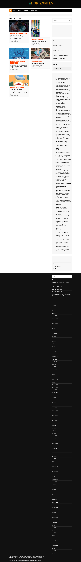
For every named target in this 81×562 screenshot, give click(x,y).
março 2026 (54, 315)
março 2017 (54, 537)
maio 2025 (54, 341)
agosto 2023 (54, 394)
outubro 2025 (54, 328)
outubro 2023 (54, 389)
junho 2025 (54, 338)
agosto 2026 (54, 303)
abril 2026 (54, 313)
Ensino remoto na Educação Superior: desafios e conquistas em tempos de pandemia (63, 99)
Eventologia (13, 61)
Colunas (19, 10)
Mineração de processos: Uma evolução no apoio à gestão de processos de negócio (62, 223)
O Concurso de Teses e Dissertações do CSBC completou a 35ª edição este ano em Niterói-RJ (19, 91)
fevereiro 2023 (55, 410)
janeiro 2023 (54, 412)
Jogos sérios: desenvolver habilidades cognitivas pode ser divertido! (62, 227)
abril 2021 (54, 461)
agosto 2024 (54, 364)
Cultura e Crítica (34, 61)
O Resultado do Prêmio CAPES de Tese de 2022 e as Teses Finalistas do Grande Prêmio (18, 66)
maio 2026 (54, 310)
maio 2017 (54, 532)
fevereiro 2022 (55, 438)
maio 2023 (54, 402)
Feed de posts (56, 263)
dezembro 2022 (55, 415)
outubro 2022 (54, 420)
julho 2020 (54, 484)
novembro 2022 (55, 417)
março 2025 (54, 346)
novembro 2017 (55, 517)
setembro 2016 (55, 545)
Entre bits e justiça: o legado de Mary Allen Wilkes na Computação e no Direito (63, 157)
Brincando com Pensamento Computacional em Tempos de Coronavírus (62, 242)
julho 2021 (54, 453)
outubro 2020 (54, 476)
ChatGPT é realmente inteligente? (62, 205)
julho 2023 (54, 397)
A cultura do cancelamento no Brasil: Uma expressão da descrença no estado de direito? (63, 131)
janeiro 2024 (54, 382)
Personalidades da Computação (37, 39)
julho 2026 (54, 305)
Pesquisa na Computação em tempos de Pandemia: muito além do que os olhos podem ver (63, 190)
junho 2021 (54, 456)
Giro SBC (37, 10)
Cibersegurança (18, 33)
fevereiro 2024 (55, 379)
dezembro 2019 (55, 502)
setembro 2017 (55, 522)
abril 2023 (54, 405)
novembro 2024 (55, 356)
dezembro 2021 (55, 443)
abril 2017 (54, 535)
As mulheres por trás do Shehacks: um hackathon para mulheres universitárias (63, 213)
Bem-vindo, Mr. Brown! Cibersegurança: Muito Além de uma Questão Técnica (18, 37)
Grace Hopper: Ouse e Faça (39, 41)
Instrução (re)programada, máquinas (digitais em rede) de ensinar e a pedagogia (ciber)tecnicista (63, 127)
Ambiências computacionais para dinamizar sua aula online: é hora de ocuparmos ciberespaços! (63, 136)
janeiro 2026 (54, 320)
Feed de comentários (57, 266)
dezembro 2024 (55, 354)
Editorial (13, 10)
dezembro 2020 (55, 471)
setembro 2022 (55, 423)
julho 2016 (54, 550)
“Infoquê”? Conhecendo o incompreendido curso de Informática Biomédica (63, 209)
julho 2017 (54, 527)
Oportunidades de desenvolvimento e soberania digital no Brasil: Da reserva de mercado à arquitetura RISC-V (61, 57)
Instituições (22, 61)
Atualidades (25, 10)
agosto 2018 (54, 509)
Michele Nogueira (14, 40)
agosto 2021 (54, 451)
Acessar (54, 261)
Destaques (32, 10)
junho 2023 (54, 400)
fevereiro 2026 (55, 318)
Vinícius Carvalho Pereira (37, 65)
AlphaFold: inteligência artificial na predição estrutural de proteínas (61, 45)
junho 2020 (54, 486)
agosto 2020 (54, 481)
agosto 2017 (54, 525)
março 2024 (54, 377)
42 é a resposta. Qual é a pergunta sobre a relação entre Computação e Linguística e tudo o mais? (63, 195)
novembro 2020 (55, 474)
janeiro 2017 (54, 540)
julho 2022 (54, 428)
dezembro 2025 (55, 323)
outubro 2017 (54, 520)
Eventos (17, 61)
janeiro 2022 (54, 440)
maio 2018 (54, 512)
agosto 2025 (54, 333)
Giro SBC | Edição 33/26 (57, 286)
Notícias (40, 61)
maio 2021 (54, 458)
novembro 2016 (55, 543)
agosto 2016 (54, 548)
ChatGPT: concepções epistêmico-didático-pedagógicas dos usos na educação (62, 147)
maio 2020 (54, 489)
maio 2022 (54, 433)
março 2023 (54, 407)
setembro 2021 (55, 448)
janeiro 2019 (54, 504)
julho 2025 (54, 336)
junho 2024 (54, 369)
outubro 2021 (54, 446)
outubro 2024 (54, 359)
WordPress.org (56, 268)
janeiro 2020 (54, 499)
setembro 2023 (55, 392)
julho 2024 (54, 366)
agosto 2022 (54, 425)
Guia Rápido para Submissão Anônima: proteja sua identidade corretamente (62, 143)
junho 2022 (54, 430)
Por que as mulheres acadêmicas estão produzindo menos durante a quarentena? (62, 246)
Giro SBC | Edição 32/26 (58, 50)
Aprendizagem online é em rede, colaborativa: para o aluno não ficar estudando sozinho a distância (63, 85)
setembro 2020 (55, 479)
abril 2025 (54, 343)
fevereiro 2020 (55, 497)
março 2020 (54, 494)
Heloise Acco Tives (36, 43)
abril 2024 (54, 374)
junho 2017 (54, 530)
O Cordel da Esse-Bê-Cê (38, 63)
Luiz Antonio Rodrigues (15, 69)
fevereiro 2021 (55, 466)
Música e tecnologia (60, 96)
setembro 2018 (55, 507)
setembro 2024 (55, 361)
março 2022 (54, 435)
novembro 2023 (55, 387)
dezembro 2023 (55, 384)
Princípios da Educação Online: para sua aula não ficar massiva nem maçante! (63, 80)
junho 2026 (54, 308)
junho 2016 (54, 553)
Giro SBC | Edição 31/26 (58, 53)
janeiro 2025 (54, 351)
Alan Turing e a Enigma (60, 82)
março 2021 (54, 463)
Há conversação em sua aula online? (63, 124)
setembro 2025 (55, 331)
